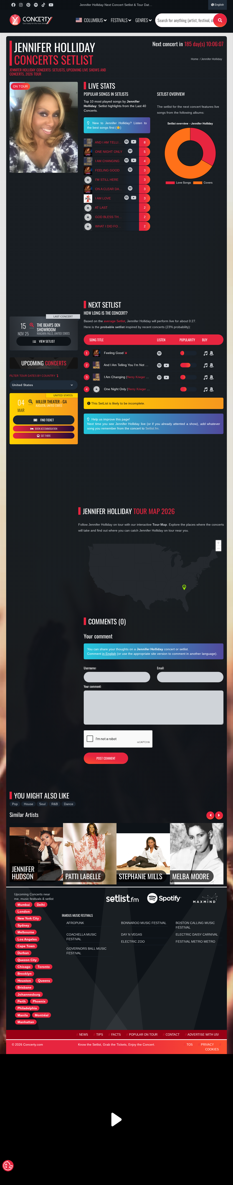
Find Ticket (47, 419)
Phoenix (39, 1001)
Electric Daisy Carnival (197, 934)
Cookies (212, 1049)
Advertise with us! (203, 1034)
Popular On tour (143, 1034)
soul (42, 804)
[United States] (44, 385)
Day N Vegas (131, 934)
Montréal (41, 1015)
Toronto (44, 967)
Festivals (119, 20)
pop (15, 804)
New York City (28, 918)
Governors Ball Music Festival (86, 951)
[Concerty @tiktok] (43, 5)
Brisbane (24, 987)
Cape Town (26, 946)
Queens (44, 980)
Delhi (41, 904)
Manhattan (26, 1022)
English (219, 4)
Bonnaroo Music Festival (143, 923)
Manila (23, 1015)
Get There (46, 435)
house (28, 804)
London (24, 911)
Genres (142, 20)
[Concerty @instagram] (21, 5)
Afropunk (75, 923)
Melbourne (26, 932)
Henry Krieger (136, 377)
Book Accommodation (46, 428)
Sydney (23, 925)
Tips (99, 1034)
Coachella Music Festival (81, 937)
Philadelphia (27, 1008)
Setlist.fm (152, 428)
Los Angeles (27, 939)
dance (68, 804)
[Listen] (127, 142)
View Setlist (46, 341)
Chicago (24, 967)
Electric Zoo (133, 941)
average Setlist (114, 321)
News (83, 1034)
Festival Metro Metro (195, 941)
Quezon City (27, 960)
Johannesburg (29, 994)
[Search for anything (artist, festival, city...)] (220, 20)
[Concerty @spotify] (36, 5)
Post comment (105, 758)
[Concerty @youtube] (51, 5)
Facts (116, 1034)
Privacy (207, 1044)
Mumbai (24, 904)
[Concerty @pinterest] (28, 5)
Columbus (93, 20)
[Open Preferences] (8, 1165)
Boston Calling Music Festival (195, 925)
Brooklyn (25, 973)
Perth (22, 1001)
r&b (54, 804)
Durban (23, 953)
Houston (24, 980)
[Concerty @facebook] (13, 5)
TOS (190, 1044)
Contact (173, 1034)
